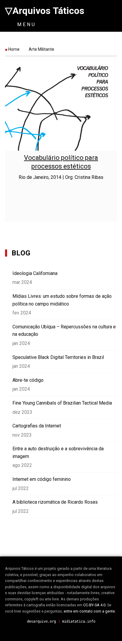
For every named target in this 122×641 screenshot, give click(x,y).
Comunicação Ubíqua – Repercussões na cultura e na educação (64, 330)
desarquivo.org (41, 621)
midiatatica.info (78, 621)
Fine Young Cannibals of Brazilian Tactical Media (62, 403)
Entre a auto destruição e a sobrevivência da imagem (58, 452)
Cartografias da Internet (36, 426)
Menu (25, 24)
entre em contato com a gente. (90, 611)
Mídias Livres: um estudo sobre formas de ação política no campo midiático (62, 300)
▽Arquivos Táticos (44, 10)
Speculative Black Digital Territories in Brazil (58, 357)
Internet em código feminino (41, 479)
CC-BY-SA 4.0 (94, 605)
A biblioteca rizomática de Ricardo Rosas (55, 502)
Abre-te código (28, 380)
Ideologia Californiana (34, 273)
